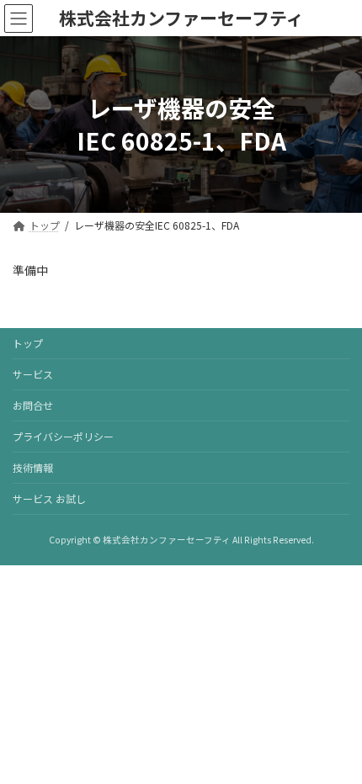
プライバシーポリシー (63, 436)
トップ (28, 343)
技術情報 (33, 467)
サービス (33, 374)
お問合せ (33, 405)
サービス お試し (49, 498)
